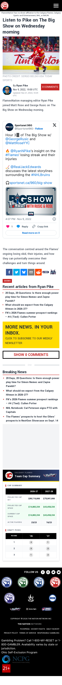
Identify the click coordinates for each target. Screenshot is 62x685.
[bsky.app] (24, 272)
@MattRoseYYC (17, 143)
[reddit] (38, 272)
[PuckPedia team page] (53, 272)
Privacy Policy (11, 633)
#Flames (12, 155)
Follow (39, 128)
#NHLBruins (40, 175)
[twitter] (16, 272)
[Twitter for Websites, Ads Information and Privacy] (54, 219)
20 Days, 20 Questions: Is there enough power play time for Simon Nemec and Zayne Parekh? (32, 382)
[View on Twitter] (55, 127)
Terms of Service (27, 633)
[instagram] (48, 572)
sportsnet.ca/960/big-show (31, 183)
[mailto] (31, 272)
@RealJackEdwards (26, 167)
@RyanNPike (21, 151)
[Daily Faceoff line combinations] (45, 272)
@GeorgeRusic (17, 139)
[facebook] (9, 272)
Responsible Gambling (48, 633)
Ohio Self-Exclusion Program (19, 652)
